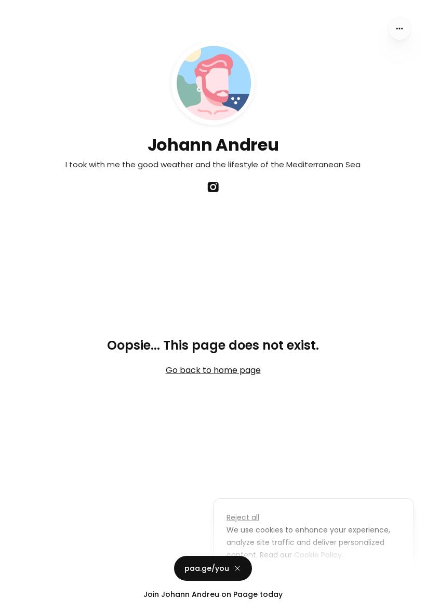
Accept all (316, 579)
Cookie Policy (318, 555)
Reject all (243, 517)
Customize (253, 579)
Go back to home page (213, 370)
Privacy (16, 602)
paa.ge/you (206, 568)
